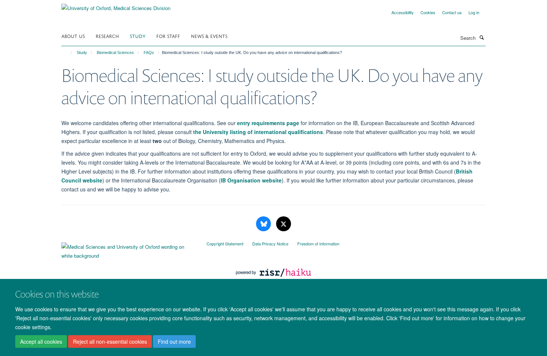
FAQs (149, 52)
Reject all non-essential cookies (110, 341)
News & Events (209, 35)
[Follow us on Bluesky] (264, 224)
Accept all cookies (41, 341)
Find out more (174, 341)
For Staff (168, 35)
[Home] (68, 52)
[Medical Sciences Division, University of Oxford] (128, 249)
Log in (473, 12)
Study (137, 35)
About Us (73, 35)
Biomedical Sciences (115, 52)
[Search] (481, 37)
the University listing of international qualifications (258, 132)
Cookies (427, 12)
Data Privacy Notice (270, 244)
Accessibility (402, 12)
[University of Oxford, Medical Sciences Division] (115, 5)
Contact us (452, 12)
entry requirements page (268, 123)
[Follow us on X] (283, 224)
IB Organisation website (251, 180)
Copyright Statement (225, 244)
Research (107, 35)
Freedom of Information (318, 244)
